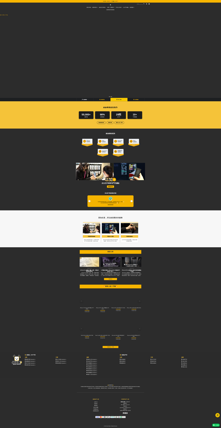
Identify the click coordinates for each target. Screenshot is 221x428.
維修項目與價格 (102, 7)
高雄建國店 (92, 372)
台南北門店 (92, 361)
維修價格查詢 (101, 122)
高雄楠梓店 (92, 368)
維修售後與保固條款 (110, 9)
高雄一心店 (92, 374)
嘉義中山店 (92, 359)
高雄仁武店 (184, 366)
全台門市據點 (126, 7)
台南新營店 (92, 366)
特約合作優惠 (95, 407)
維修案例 (95, 403)
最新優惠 (131, 7)
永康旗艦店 (92, 363)
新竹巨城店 (30, 363)
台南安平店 (184, 359)
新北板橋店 (123, 359)
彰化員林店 (154, 363)
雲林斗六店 (61, 361)
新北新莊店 (123, 361)
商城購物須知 (95, 409)
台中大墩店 (61, 359)
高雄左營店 (92, 370)
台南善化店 (184, 363)
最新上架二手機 (119, 122)
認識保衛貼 (94, 7)
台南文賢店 (92, 365)
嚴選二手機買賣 (110, 7)
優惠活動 (95, 405)
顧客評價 (110, 122)
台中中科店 (154, 359)
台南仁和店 (184, 361)
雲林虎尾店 (61, 363)
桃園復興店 (30, 361)
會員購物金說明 (96, 410)
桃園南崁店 (123, 363)
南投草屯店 (154, 361)
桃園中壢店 (30, 359)
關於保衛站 (89, 7)
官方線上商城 (118, 7)
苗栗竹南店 (30, 365)
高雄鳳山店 (184, 365)
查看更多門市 (110, 186)
